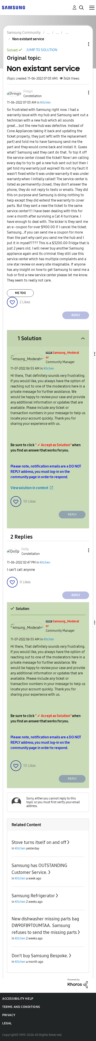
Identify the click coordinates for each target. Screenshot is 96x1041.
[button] (81, 92)
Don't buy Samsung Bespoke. (40, 955)
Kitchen (45, 102)
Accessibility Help (17, 999)
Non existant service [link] (28, 39)
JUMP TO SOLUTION (41, 50)
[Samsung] (13, 7)
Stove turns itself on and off (39, 842)
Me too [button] (20, 293)
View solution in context (29, 488)
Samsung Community (24, 32)
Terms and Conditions (21, 1007)
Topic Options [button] (81, 44)
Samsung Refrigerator (33, 895)
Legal (7, 1023)
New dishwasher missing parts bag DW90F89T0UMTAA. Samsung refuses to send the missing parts (45, 925)
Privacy (8, 1015)
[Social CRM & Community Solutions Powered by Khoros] (78, 983)
